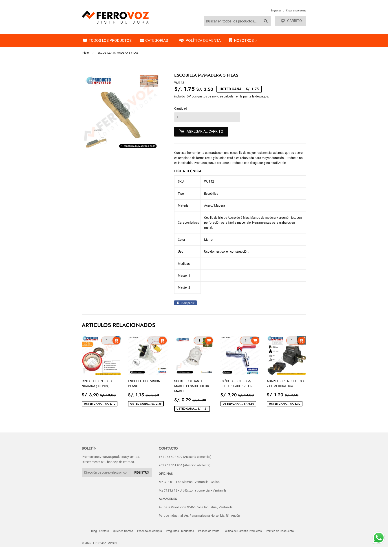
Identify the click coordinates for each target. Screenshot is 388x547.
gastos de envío (208, 96)
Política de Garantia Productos (242, 531)
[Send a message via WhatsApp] (379, 538)
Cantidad (180, 108)
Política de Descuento (280, 531)
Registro (141, 472)
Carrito (294, 21)
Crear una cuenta (296, 10)
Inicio (85, 52)
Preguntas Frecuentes (180, 531)
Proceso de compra (149, 531)
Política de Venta (208, 531)
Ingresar (276, 10)
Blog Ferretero (100, 531)
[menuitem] (106, 40)
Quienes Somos (123, 531)
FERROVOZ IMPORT (104, 543)
